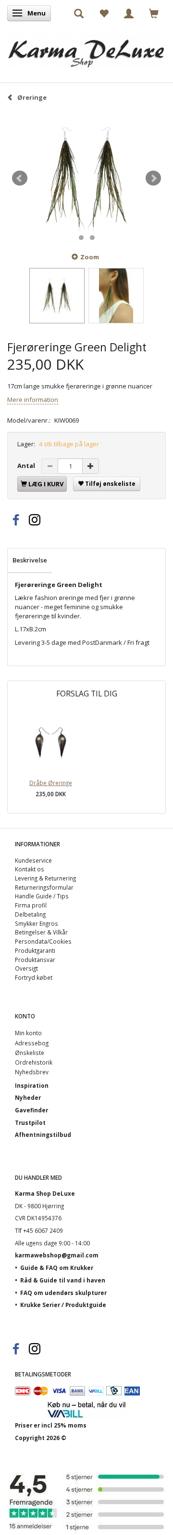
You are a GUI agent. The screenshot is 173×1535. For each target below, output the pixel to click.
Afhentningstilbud (43, 1134)
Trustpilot (30, 1122)
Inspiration (32, 1085)
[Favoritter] (104, 13)
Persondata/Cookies (43, 941)
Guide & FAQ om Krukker (56, 1267)
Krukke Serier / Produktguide (63, 1304)
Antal (27, 465)
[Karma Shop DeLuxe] (86, 48)
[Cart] (154, 13)
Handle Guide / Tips (42, 896)
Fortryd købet (33, 977)
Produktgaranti (35, 950)
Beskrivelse (29, 560)
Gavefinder (31, 1110)
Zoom (89, 257)
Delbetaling (30, 914)
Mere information (32, 399)
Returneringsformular (44, 887)
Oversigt (26, 968)
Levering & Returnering (45, 878)
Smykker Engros (36, 923)
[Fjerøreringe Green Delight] (86, 178)
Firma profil (31, 905)
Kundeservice (33, 860)
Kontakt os (29, 869)
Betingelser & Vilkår (41, 932)
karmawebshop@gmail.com (57, 1255)
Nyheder (28, 1097)
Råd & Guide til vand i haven (62, 1280)
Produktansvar (35, 959)
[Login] (129, 13)
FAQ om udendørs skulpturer (63, 1292)
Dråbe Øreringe (50, 783)
